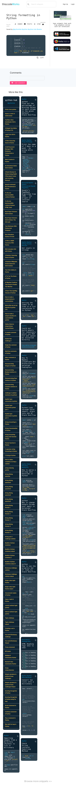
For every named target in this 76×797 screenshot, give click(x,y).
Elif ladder (8, 651)
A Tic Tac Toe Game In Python (10, 277)
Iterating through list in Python (11, 692)
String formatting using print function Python (10, 436)
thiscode (10, 4)
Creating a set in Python (10, 629)
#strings (24, 244)
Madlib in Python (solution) (10, 544)
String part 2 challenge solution (10, 537)
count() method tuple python (11, 606)
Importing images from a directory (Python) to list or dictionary (10, 742)
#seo (29, 641)
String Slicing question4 (9, 494)
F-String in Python (10, 455)
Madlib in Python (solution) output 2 (10, 562)
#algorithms (25, 187)
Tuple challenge (9, 618)
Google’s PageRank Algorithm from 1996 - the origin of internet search (29, 196)
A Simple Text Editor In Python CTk (11, 129)
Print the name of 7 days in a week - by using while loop (29, 148)
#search (24, 184)
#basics (39, 29)
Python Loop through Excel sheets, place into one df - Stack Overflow (29, 411)
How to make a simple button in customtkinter (9, 299)
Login (73, 4)
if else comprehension (9, 669)
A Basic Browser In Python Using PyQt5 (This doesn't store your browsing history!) (11, 176)
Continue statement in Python (11, 713)
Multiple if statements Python (10, 656)
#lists (23, 677)
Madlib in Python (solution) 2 (10, 556)
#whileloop (29, 142)
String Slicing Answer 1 (9, 506)
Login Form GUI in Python (10, 135)
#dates (29, 464)
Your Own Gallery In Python (10, 271)
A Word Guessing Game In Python (10, 142)
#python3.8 (25, 467)
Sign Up (65, 4)
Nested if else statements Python (10, 663)
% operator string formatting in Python (11, 450)
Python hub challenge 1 (8, 339)
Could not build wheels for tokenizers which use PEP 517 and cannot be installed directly (29, 334)
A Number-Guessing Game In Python (11, 256)
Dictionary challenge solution (11, 569)
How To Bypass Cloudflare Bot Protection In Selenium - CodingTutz (29, 362)
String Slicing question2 (9, 481)
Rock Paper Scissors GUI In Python (11, 212)
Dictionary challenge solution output (11, 575)
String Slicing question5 (9, 500)
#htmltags (24, 641)
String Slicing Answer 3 (9, 519)
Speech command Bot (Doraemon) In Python (10, 186)
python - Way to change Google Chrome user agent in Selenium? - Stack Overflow (29, 505)
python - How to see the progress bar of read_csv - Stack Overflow (29, 568)
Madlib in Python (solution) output (10, 550)
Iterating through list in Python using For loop (11, 699)
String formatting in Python (10, 423)
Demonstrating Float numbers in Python (11, 379)
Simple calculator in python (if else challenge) (10, 676)
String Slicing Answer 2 (9, 512)
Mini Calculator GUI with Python (10, 250)
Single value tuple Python (10, 581)
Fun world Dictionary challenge (11, 635)
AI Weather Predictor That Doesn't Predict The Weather (11, 284)
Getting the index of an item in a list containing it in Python (29, 306)
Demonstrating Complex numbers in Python (11, 386)
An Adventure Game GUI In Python (11, 167)
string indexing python (9, 469)
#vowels (29, 244)
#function (24, 245)
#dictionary (28, 677)
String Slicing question (9, 475)
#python (24, 29)
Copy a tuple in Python (9, 600)
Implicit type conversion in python (11, 400)
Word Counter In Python (9, 160)
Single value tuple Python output (10, 587)
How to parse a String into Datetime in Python (29, 473)
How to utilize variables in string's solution (10, 461)
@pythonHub (17, 29)
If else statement (10, 647)
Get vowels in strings (28, 249)
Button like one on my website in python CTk (11, 307)
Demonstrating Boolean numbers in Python (10, 372)
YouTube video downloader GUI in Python (10, 122)
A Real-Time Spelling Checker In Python (11, 292)
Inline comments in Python (10, 358)
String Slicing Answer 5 (9, 531)
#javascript (25, 182)
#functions (25, 465)
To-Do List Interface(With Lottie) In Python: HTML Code (10, 204)
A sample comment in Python (10, 333)
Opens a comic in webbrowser (10, 114)
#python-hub (32, 29)
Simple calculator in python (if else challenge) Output (10, 684)
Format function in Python (10, 444)
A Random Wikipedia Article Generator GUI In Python (11, 263)
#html (23, 639)
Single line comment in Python (11, 346)
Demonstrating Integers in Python (10, 364)
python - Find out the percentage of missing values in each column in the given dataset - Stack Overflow (29, 108)
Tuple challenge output (9, 623)
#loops (24, 142)
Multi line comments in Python (11, 352)
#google (33, 186)
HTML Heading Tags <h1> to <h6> (28, 646)
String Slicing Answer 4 (9, 525)
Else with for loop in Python (10, 725)
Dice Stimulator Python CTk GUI (9, 235)
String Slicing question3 (9, 487)
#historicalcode (26, 186)
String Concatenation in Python (11, 429)
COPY (40, 58)
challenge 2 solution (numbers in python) (11, 394)
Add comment (18, 83)
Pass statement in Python (10, 719)
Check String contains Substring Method (26, 747)
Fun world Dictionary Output (11, 642)
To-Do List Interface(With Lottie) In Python (10, 195)
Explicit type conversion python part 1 (10, 407)
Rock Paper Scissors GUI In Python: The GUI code (11, 220)
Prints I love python (10, 109)
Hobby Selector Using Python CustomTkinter (9, 326)
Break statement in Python (10, 706)
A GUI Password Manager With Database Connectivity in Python (9, 151)
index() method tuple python (11, 612)
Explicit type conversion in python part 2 (11, 416)
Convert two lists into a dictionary (28, 682)
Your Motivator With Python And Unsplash (11, 228)
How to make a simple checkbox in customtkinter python (10, 317)
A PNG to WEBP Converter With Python (9, 243)
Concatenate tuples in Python (10, 594)
